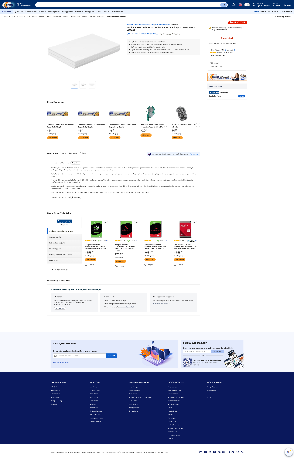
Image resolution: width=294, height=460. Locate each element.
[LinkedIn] (219, 452)
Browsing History (95, 390)
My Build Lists (94, 408)
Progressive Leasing (174, 435)
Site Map (170, 408)
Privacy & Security (56, 401)
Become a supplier (174, 387)
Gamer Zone (133, 401)
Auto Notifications (95, 421)
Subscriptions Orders (96, 418)
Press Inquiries (133, 404)
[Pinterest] (224, 452)
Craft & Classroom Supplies (57, 16)
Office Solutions (17, 16)
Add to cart (52, 138)
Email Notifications (96, 414)
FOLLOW (241, 96)
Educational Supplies (79, 16)
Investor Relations (134, 390)
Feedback (76, 163)
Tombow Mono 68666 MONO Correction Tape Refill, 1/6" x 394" (153, 126)
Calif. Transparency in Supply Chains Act (129, 452)
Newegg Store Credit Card (176, 428)
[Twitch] (233, 452)
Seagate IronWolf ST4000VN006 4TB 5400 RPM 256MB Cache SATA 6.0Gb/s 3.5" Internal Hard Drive (126, 246)
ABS (208, 394)
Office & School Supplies (35, 16)
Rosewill (209, 397)
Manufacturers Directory (161, 304)
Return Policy (55, 397)
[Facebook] (205, 452)
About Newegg (133, 387)
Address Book (94, 401)
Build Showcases (173, 432)
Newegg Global (211, 390)
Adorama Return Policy (127, 307)
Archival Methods (97, 16)
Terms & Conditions (88, 452)
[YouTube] (228, 452)
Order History (94, 394)
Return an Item (55, 394)
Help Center (54, 387)
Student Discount (173, 425)
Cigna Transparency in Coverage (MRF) (155, 452)
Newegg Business (212, 387)
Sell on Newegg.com (174, 390)
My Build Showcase (96, 411)
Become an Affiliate (174, 401)
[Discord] (237, 452)
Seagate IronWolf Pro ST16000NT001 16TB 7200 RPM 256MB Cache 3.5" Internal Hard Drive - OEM (155, 246)
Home (5, 16)
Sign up (111, 356)
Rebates (170, 414)
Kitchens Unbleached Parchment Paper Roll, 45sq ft (60, 126)
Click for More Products (58, 270)
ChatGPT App (172, 421)
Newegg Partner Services (176, 397)
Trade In (170, 439)
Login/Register (94, 387)
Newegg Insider (134, 411)
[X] (210, 452)
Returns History (94, 397)
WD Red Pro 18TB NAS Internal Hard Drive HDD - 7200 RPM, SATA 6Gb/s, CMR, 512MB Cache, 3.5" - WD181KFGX (185, 246)
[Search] (223, 5)
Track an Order (55, 390)
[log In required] (106, 222)
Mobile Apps (172, 418)
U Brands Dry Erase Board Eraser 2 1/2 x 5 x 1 (185, 126)
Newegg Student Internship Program (140, 397)
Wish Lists (93, 404)
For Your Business (173, 394)
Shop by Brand (172, 411)
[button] (24, 4)
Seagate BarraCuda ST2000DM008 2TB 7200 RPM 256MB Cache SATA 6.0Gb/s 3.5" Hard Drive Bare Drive (96, 246)
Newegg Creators (173, 404)
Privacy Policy (100, 452)
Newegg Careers (134, 408)
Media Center (133, 394)
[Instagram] (214, 452)
